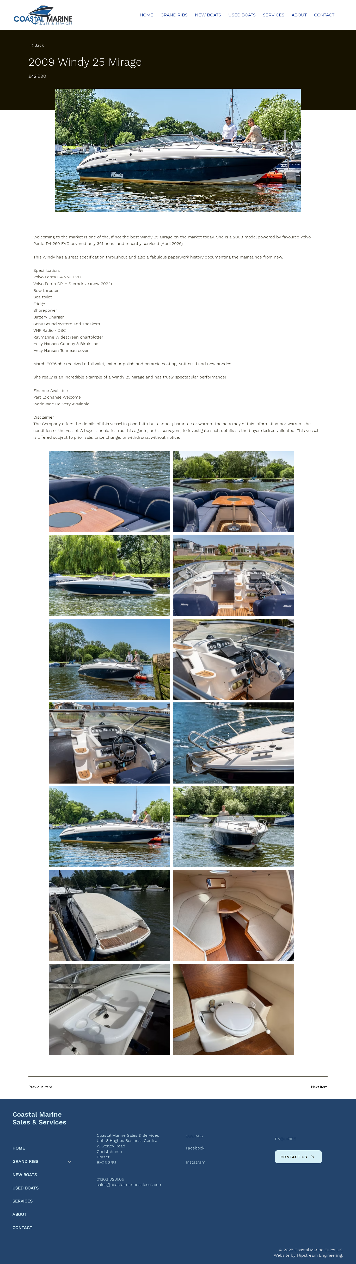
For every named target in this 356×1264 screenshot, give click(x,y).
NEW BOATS (25, 1174)
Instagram (195, 1162)
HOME (19, 1148)
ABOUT (20, 1214)
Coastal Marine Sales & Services (39, 1118)
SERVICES (23, 1201)
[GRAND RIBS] (69, 1161)
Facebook (195, 1148)
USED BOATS (26, 1187)
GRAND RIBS (25, 1161)
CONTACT (22, 1227)
